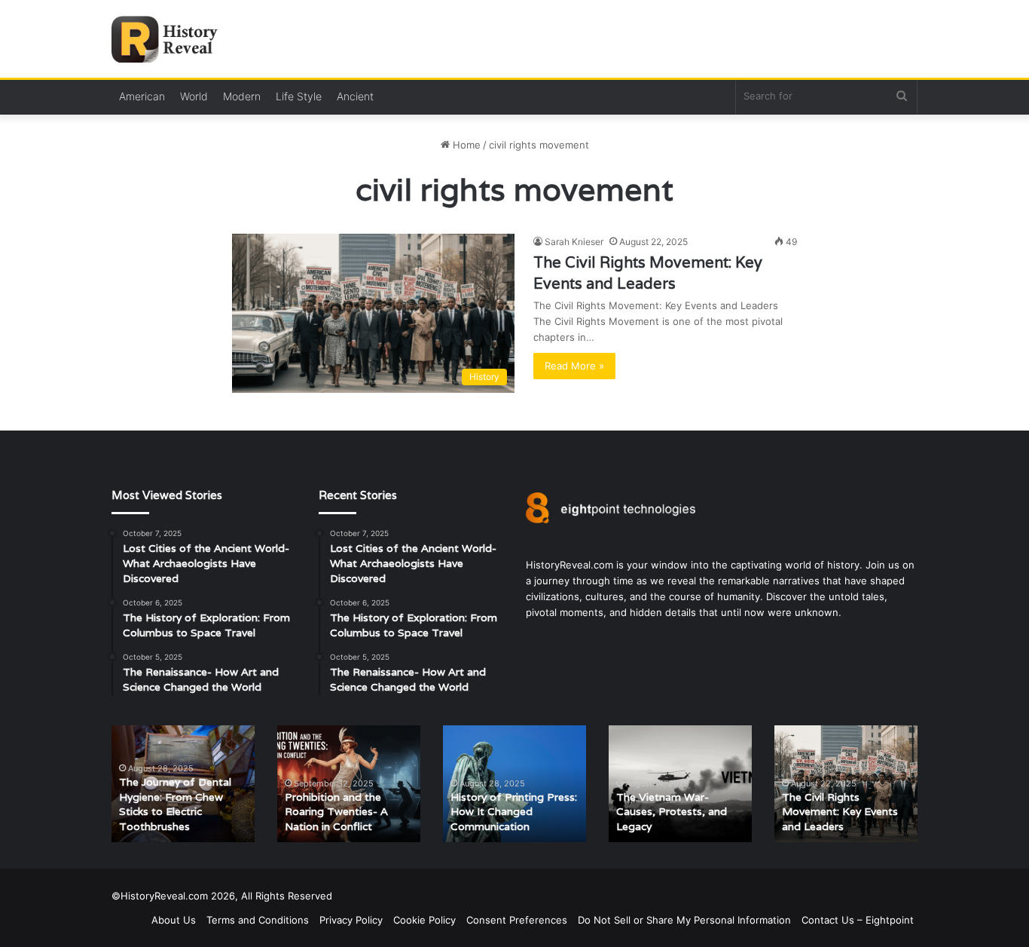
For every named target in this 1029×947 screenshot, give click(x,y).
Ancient (355, 96)
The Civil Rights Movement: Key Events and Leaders (840, 811)
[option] (183, 783)
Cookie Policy (424, 920)
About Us (173, 920)
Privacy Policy (351, 920)
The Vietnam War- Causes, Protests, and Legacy (671, 811)
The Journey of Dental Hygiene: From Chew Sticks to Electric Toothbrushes (175, 804)
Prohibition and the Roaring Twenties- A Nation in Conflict (336, 811)
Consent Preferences (516, 920)
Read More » (574, 366)
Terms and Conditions (257, 920)
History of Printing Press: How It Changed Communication (513, 811)
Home (465, 145)
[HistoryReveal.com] (169, 39)
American (142, 96)
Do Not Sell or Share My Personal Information (684, 920)
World (194, 96)
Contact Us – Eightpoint (858, 920)
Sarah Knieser (574, 241)
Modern (242, 96)
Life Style (299, 96)
